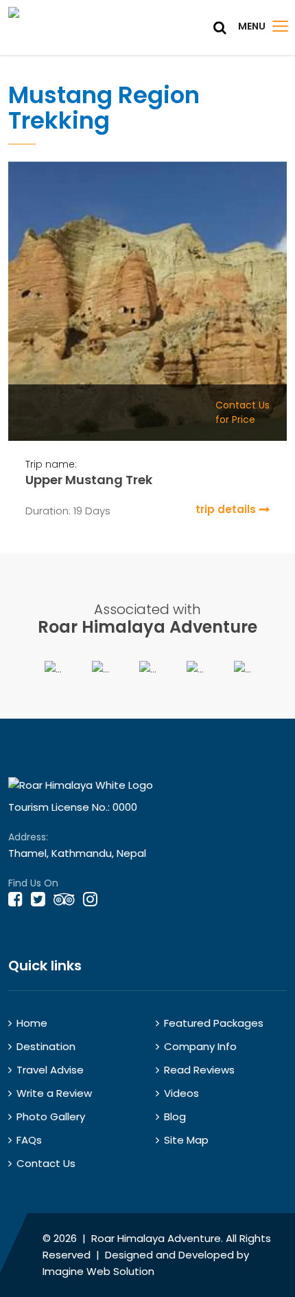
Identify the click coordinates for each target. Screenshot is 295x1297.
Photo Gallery (50, 1116)
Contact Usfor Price (242, 412)
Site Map (186, 1140)
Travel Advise (50, 1069)
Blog (175, 1116)
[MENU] (280, 26)
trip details (226, 509)
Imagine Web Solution (98, 1271)
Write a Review (54, 1093)
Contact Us (45, 1163)
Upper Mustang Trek (88, 479)
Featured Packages (213, 1023)
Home (31, 1023)
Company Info (200, 1046)
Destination (45, 1046)
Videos (181, 1093)
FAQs (29, 1140)
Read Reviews (199, 1069)
